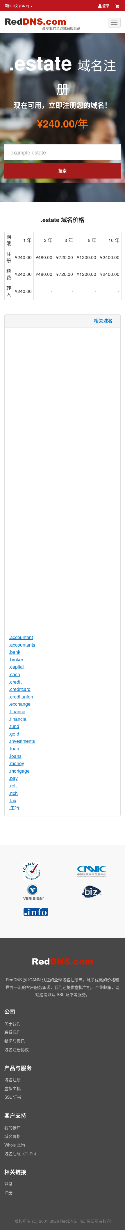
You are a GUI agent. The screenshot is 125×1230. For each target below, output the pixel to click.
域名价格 (12, 1136)
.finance (17, 711)
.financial (18, 719)
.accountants (22, 644)
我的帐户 (12, 1127)
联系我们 (12, 1032)
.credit (15, 681)
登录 (105, 5)
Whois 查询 (14, 1145)
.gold (14, 733)
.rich (13, 793)
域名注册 (12, 1079)
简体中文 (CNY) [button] (17, 5)
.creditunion (21, 696)
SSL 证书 (12, 1097)
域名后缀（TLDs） (21, 1153)
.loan (14, 748)
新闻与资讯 (14, 1041)
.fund (14, 726)
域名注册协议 (16, 1049)
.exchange (20, 703)
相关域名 (103, 320)
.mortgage (19, 770)
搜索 (62, 170)
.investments (22, 741)
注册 (8, 1192)
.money (16, 763)
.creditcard (20, 689)
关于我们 (12, 1023)
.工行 (14, 808)
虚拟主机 (12, 1088)
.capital (16, 666)
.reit (13, 785)
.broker (16, 659)
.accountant (21, 637)
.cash (14, 674)
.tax (12, 800)
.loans (15, 756)
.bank (14, 652)
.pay (13, 778)
